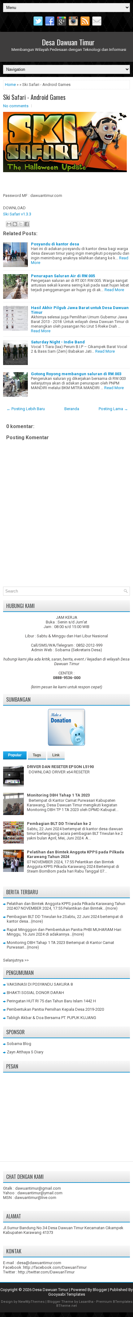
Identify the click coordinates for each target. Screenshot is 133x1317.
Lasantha (86, 1302)
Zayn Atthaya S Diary (25, 1052)
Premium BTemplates (114, 1302)
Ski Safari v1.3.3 (17, 214)
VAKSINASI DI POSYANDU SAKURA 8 (40, 984)
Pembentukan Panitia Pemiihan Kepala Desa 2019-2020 (55, 1009)
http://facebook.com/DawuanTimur (55, 1267)
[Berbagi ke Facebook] (27, 224)
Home (10, 84)
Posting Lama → (113, 408)
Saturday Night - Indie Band (58, 342)
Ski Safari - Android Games (34, 97)
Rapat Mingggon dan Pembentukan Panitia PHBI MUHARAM (60, 929)
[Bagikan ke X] (21, 224)
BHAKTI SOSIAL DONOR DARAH (35, 992)
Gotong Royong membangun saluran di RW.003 (76, 374)
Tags (37, 755)
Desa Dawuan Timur (68, 42)
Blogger (100, 1289)
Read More (114, 289)
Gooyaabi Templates (66, 1294)
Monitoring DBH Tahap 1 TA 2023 (58, 795)
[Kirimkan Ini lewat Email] (9, 224)
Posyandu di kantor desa (55, 244)
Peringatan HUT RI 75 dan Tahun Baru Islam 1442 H (51, 1001)
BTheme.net (66, 1306)
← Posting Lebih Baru (25, 408)
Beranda (71, 408)
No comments (15, 106)
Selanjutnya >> (16, 960)
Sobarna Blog (19, 1043)
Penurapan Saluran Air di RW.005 (63, 276)
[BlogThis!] (15, 224)
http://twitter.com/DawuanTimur (46, 1272)
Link (56, 755)
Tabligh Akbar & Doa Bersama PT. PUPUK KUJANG (51, 1017)
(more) (111, 908)
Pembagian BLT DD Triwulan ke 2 (59, 823)
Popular (15, 755)
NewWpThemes (31, 1302)
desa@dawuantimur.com (39, 1262)
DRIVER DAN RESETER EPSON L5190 (60, 766)
